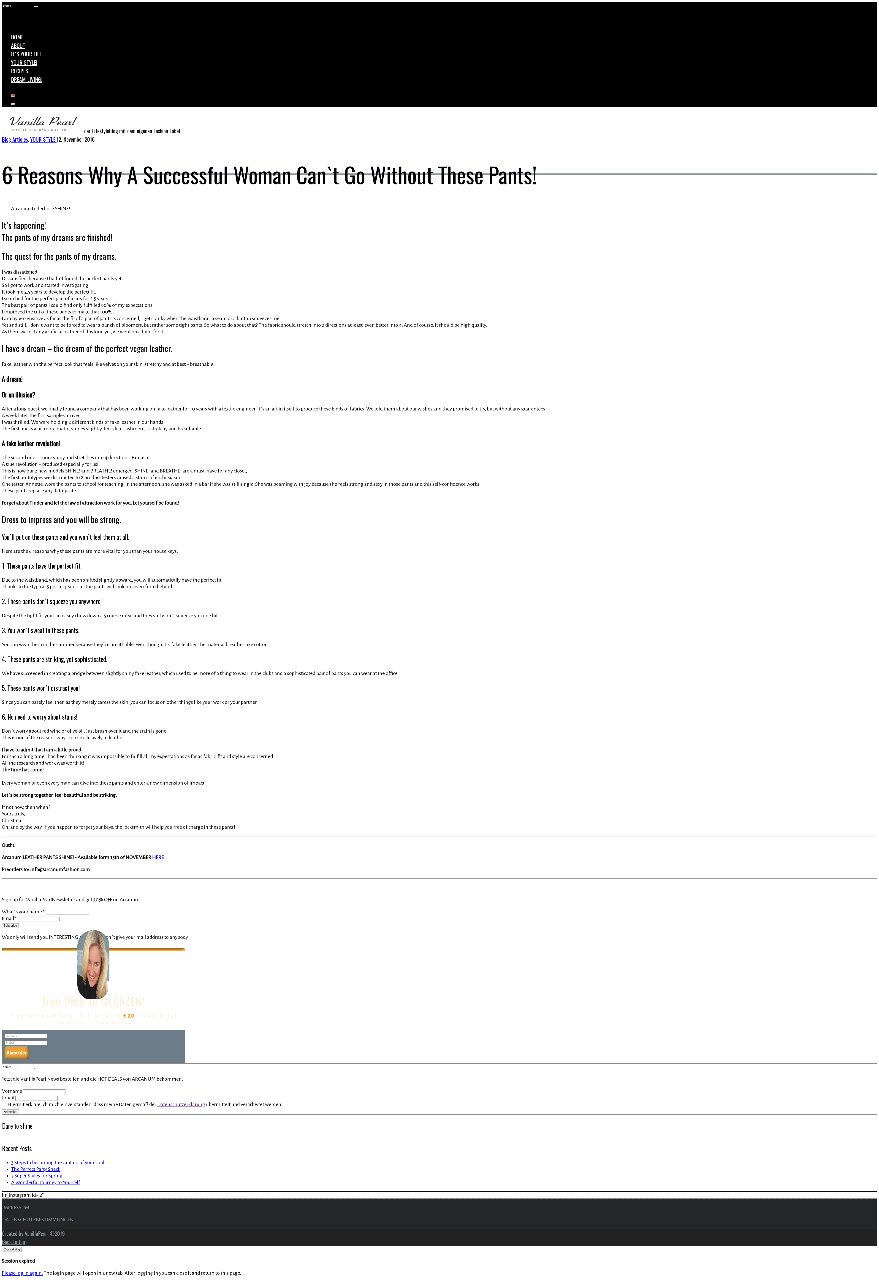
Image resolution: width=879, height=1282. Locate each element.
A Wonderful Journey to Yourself (45, 1182)
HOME (17, 37)
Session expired (18, 1261)
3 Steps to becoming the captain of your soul (57, 1162)
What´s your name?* (24, 912)
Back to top (13, 1241)
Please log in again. (22, 1273)
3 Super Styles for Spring (36, 1176)
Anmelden (16, 1052)
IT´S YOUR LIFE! (27, 54)
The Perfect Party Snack (35, 1169)
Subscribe (10, 925)
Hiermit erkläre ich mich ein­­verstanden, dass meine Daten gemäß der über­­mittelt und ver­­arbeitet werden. (145, 1104)
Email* (9, 918)
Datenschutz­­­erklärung (181, 1104)
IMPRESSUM (15, 1207)
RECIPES (19, 71)
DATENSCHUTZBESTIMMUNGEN (38, 1220)
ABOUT (18, 45)
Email (8, 1098)
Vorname (12, 1091)
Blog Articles (15, 139)
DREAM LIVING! (26, 79)
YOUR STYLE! (24, 62)
